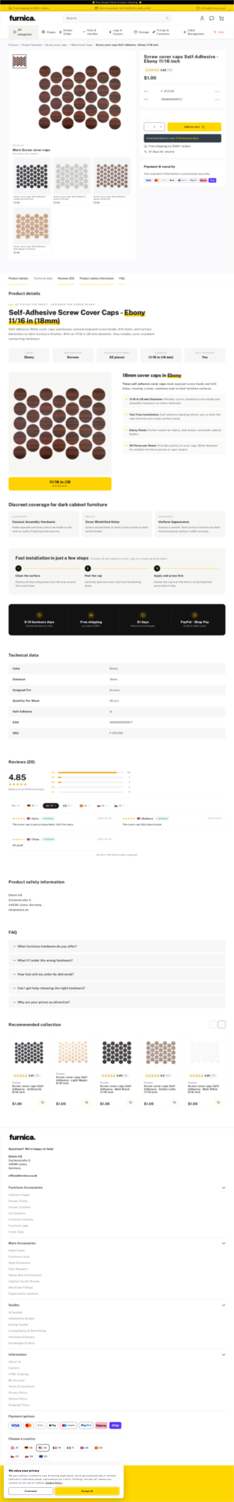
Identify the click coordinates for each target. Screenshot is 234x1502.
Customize (31, 1491)
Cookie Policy (54, 1482)
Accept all (87, 1491)
